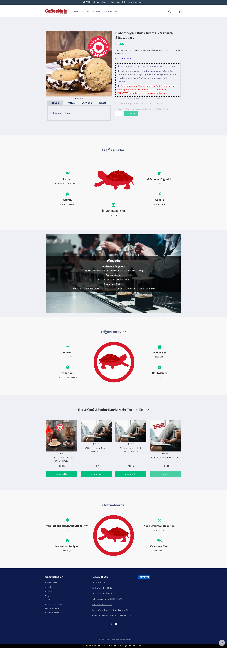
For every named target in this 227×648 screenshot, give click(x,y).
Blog (47, 596)
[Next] (176, 273)
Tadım (48, 600)
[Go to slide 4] (80, 98)
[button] (223, 646)
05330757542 (116, 599)
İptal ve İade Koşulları (54, 608)
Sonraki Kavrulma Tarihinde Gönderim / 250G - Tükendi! (144, 109)
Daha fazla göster (123, 58)
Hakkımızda (50, 591)
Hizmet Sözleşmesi (53, 604)
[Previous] (50, 273)
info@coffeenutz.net (102, 604)
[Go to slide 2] (77, 98)
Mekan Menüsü (51, 583)
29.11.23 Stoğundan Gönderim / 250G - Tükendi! (140, 98)
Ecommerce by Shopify (123, 639)
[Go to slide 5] (82, 98)
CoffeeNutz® (105, 639)
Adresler (49, 587)
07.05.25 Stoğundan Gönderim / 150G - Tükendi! (140, 104)
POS (111, 639)
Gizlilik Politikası (52, 613)
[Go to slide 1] (75, 98)
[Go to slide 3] (97, 443)
